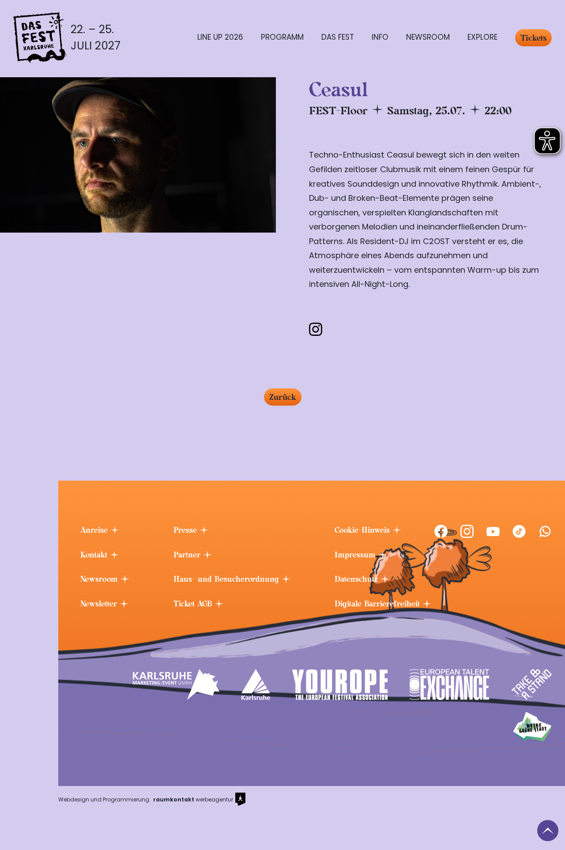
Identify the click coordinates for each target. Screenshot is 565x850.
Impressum (356, 554)
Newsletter (100, 603)
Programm (282, 37)
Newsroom (428, 37)
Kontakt (95, 554)
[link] (441, 531)
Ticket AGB (194, 603)
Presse (186, 530)
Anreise (95, 530)
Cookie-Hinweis (363, 530)
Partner (188, 554)
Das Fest (337, 37)
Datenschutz (357, 579)
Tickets (533, 37)
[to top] (547, 830)
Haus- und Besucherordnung (227, 579)
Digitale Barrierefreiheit (378, 603)
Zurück (282, 397)
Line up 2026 (220, 37)
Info (380, 37)
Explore (482, 37)
